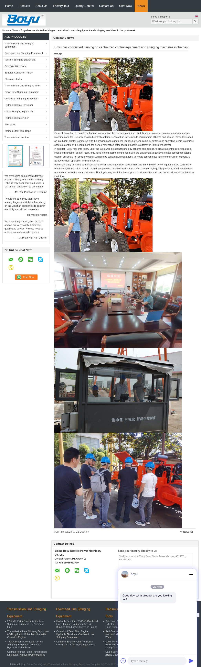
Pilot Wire (10, 124)
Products (24, 5)
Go (195, 21)
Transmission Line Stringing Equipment (19, 45)
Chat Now (125, 5)
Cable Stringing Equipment (19, 111)
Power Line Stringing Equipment (22, 92)
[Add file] (123, 660)
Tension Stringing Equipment (20, 59)
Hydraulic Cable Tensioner (19, 105)
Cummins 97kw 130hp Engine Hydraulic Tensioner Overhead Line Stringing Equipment (75, 634)
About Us (42, 5)
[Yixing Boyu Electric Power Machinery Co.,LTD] (24, 19)
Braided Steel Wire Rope (18, 131)
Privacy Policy (17, 664)
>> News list (186, 531)
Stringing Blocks (13, 79)
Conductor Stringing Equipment (21, 98)
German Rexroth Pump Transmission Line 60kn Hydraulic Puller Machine (27, 653)
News (141, 5)
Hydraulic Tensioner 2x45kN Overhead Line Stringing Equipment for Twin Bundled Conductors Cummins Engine (77, 624)
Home (9, 5)
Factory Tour (61, 5)
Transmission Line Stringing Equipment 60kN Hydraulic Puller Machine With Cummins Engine (28, 634)
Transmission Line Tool (17, 137)
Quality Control (84, 5)
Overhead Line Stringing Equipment (24, 53)
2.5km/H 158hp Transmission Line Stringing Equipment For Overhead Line (25, 624)
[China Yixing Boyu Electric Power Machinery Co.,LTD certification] (15, 155)
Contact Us (106, 5)
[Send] (191, 660)
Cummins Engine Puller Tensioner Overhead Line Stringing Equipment (75, 643)
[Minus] (191, 574)
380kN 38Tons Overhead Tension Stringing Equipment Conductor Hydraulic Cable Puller (25, 644)
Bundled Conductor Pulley (19, 72)
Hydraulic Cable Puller (17, 118)
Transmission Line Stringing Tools (23, 85)
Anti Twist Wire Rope (15, 66)
